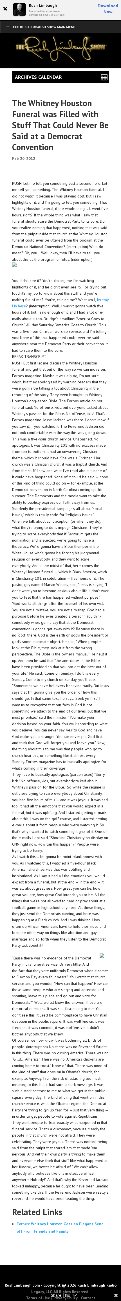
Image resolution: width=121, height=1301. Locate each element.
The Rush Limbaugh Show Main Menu (43, 27)
